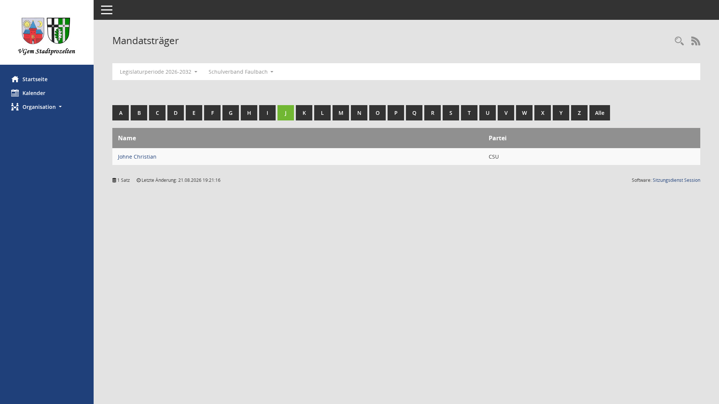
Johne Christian (137, 156)
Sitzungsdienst (676, 180)
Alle (599, 112)
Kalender (33, 93)
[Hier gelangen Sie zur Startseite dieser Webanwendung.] (47, 35)
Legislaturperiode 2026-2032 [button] (156, 71)
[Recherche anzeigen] (679, 41)
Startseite (35, 79)
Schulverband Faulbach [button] (239, 71)
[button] (47, 107)
